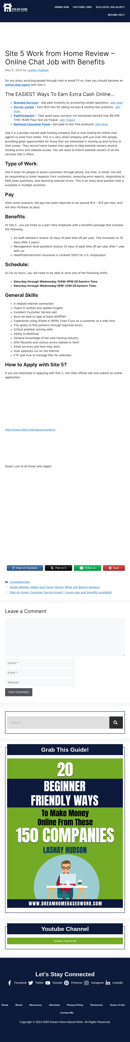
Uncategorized (20, 582)
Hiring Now (62, 7)
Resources (35, 1005)
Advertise (54, 1005)
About (18, 1005)
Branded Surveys (26, 102)
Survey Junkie (24, 107)
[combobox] (58, 722)
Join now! (116, 102)
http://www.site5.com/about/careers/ (30, 429)
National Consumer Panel (32, 124)
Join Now (101, 124)
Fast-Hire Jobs (82, 7)
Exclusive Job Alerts (110, 7)
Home (5, 1005)
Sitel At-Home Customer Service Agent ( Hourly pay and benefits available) (61, 592)
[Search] (116, 722)
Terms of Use (117, 1005)
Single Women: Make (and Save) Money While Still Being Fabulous (55, 587)
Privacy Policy (75, 1005)
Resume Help (116, 15)
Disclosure (96, 1005)
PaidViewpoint (24, 115)
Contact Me (66, 1012)
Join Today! (67, 120)
